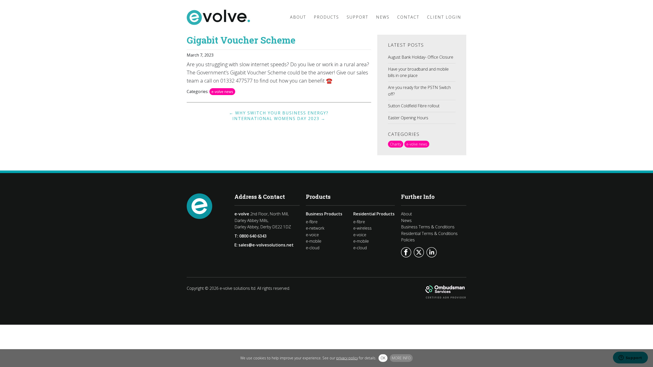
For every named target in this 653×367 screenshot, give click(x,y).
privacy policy (347, 358)
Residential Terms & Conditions (429, 233)
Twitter (419, 252)
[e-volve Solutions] (218, 17)
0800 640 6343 (253, 236)
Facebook (406, 252)
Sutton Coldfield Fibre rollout (413, 106)
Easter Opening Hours (408, 118)
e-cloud (312, 248)
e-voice (312, 235)
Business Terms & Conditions (428, 227)
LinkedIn (431, 252)
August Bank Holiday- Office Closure (420, 57)
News (406, 220)
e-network (315, 228)
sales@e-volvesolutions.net (266, 245)
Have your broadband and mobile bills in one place (418, 72)
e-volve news (222, 91)
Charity (395, 144)
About (406, 214)
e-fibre (312, 222)
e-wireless (362, 228)
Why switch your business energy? (279, 113)
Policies (408, 240)
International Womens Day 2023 (278, 118)
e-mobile (313, 241)
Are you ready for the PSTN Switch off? (419, 91)
